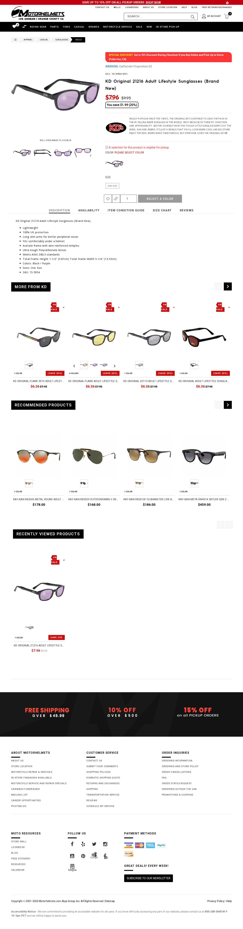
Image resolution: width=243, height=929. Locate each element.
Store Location (167, 7)
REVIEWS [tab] (187, 210)
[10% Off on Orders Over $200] (121, 712)
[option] (38, 349)
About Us (148, 7)
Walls (116, 7)
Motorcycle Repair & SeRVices (31, 772)
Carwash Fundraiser (25, 789)
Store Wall (19, 841)
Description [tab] (59, 210)
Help (184, 7)
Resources (18, 864)
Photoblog (19, 806)
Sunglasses (61, 40)
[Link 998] (72, 856)
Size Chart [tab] (162, 210)
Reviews (91, 800)
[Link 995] (83, 844)
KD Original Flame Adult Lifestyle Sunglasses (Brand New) (94, 381)
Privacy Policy (215, 901)
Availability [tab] (89, 210)
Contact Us (100, 7)
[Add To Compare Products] (116, 199)
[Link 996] (94, 844)
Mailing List (19, 794)
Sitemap (110, 901)
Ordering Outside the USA (179, 789)
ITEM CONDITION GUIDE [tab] (126, 210)
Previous (10, 152)
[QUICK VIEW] (28, 557)
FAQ (164, 777)
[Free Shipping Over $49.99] (46, 712)
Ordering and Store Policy (180, 766)
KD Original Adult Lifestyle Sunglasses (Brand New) (204, 381)
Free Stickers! (20, 858)
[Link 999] (83, 856)
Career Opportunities (26, 800)
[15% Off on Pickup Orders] (197, 712)
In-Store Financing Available (31, 777)
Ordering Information (177, 760)
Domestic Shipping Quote (103, 777)
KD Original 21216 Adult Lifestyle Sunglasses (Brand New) (39, 645)
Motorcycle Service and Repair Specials (39, 783)
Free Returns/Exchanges (217, 7)
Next (92, 152)
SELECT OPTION (110, 395)
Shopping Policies (98, 772)
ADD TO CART (56, 395)
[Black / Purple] (114, 164)
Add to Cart (51, 658)
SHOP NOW (153, 2)
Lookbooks (131, 7)
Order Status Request (177, 783)
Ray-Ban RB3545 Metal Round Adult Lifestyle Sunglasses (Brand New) (38, 499)
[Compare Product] (22, 557)
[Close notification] (227, 3)
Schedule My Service (100, 806)
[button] (211, 16)
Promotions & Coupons (177, 794)
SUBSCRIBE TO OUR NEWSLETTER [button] (148, 878)
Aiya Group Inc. (71, 901)
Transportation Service (103, 794)
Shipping (92, 789)
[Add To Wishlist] (108, 199)
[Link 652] (14, 39)
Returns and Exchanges (103, 783)
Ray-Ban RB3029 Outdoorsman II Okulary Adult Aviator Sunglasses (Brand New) (94, 499)
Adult (78, 40)
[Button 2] (193, 16)
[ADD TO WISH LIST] (16, 557)
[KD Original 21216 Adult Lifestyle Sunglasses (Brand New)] (39, 591)
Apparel (28, 40)
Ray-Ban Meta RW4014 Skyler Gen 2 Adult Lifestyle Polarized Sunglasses (204, 499)
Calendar (18, 870)
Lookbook (18, 847)
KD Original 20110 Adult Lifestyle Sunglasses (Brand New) (149, 381)
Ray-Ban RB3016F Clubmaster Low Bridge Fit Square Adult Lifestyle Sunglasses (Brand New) (149, 499)
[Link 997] (105, 844)
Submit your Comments (102, 766)
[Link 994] (72, 844)
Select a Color (160, 199)
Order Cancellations (176, 772)
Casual (44, 40)
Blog (194, 7)
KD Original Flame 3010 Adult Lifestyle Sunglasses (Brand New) (38, 381)
